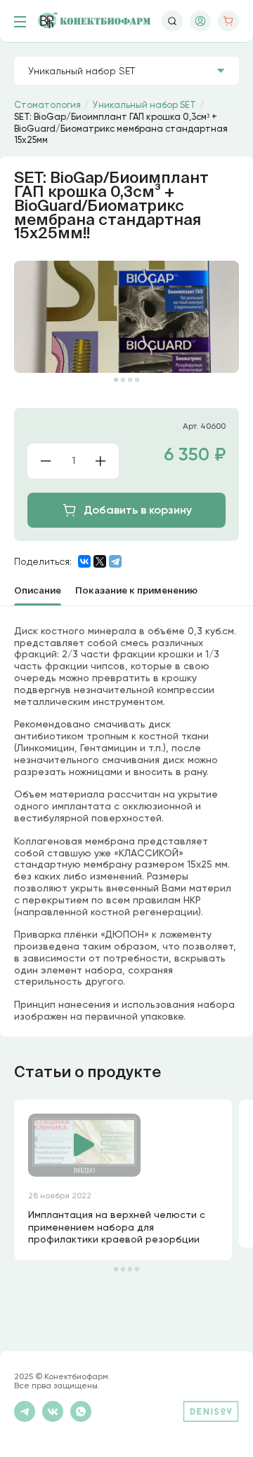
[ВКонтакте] (84, 561)
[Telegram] (115, 561)
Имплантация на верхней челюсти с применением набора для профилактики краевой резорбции (116, 1227)
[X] (99, 561)
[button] (116, 380)
